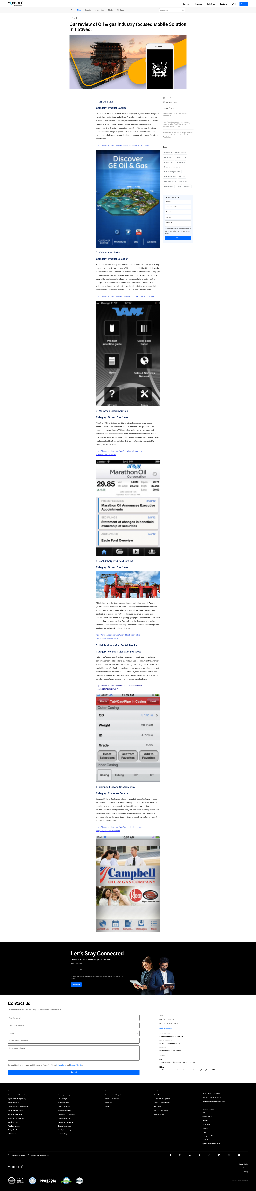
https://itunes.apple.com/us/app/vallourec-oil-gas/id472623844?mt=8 (125, 296)
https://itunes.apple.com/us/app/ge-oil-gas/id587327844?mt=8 (122, 145)
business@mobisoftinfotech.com (171, 1036)
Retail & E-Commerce (112, 1099)
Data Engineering (64, 1095)
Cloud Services (13, 1122)
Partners (205, 1120)
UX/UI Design (62, 1099)
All (72, 10)
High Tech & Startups (161, 1110)
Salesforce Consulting (65, 1122)
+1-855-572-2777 (211, 1094)
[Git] (219, 1155)
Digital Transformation (15, 1110)
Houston (177, 157)
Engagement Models (209, 1136)
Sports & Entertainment (162, 1102)
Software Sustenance (15, 1114)
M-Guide (120, 10)
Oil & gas (182, 176)
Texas (179, 186)
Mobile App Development (16, 1118)
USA (169, 1019)
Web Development (14, 1126)
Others (107, 1106)
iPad (185, 157)
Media (110, 10)
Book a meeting (165, 1028)
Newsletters (99, 10)
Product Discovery (14, 1102)
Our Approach (207, 1116)
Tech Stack (206, 1124)
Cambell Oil (168, 152)
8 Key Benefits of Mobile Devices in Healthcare (175, 115)
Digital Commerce (64, 1106)
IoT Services (12, 1134)
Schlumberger (168, 186)
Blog (79, 10)
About (204, 1112)
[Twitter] (180, 1155)
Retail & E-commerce (161, 1095)
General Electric (180, 152)
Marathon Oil (180, 162)
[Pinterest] (199, 1155)
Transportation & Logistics (113, 1095)
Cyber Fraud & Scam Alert (211, 1144)
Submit (178, 238)
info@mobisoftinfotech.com (169, 1043)
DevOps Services (13, 1130)
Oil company (183, 181)
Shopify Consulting (64, 1130)
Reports (88, 10)
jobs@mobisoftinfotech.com (170, 1050)
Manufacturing (159, 1114)
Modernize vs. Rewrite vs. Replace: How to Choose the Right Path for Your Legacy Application (177, 135)
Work (234, 4)
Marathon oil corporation (172, 167)
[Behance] (229, 1155)
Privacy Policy (179, 231)
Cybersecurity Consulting (66, 1114)
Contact (243, 4)
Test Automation (63, 1102)
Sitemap (245, 1172)
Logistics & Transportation (162, 1099)
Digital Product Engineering (17, 1099)
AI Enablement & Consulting (17, 1095)
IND (169, 1023)
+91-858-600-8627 (211, 1098)
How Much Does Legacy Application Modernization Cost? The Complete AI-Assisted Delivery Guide (177, 124)
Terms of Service (76, 1065)
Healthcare (108, 1102)
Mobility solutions (170, 176)
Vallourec (187, 186)
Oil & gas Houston (170, 181)
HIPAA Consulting (64, 1118)
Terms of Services (242, 1168)
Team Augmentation (64, 1110)
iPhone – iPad (168, 162)
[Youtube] (239, 1155)
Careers (205, 1128)
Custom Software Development (18, 1106)
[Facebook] (170, 1155)
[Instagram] (209, 1155)
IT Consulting (62, 1134)
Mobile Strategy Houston (172, 172)
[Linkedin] (189, 1155)
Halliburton (168, 157)
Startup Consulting (64, 1126)
